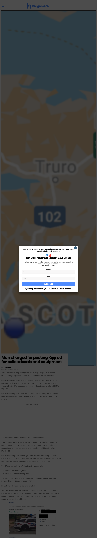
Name (48, 269)
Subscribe (48, 284)
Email (48, 276)
